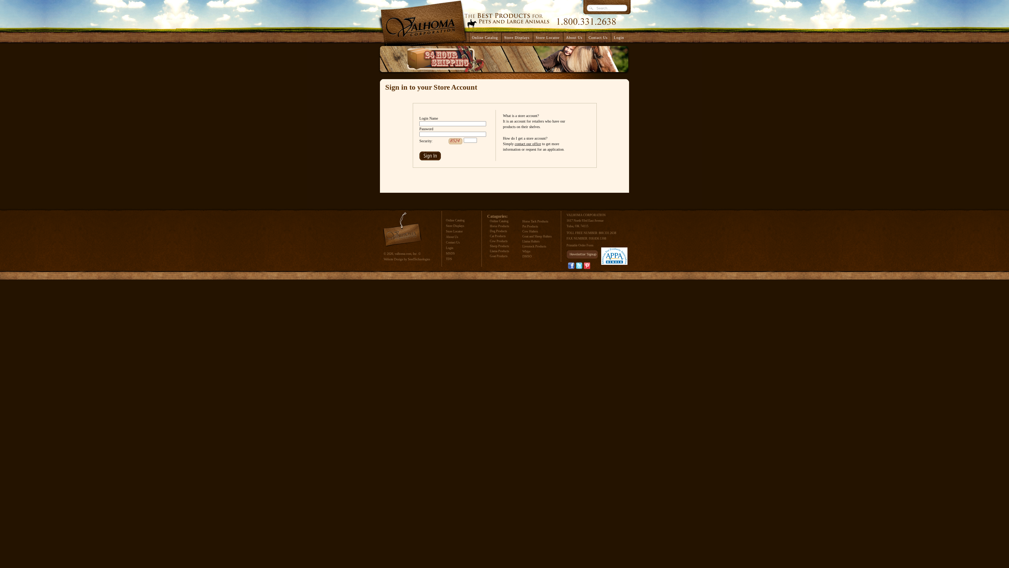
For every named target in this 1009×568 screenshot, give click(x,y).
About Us (452, 237)
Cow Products (499, 241)
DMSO (527, 256)
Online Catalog (455, 220)
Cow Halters (530, 231)
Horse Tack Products (535, 221)
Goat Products (499, 256)
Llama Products (499, 251)
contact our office (528, 144)
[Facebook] (571, 265)
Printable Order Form (580, 245)
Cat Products (498, 236)
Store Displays (455, 226)
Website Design (393, 259)
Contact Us (453, 242)
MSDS (450, 253)
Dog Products (498, 231)
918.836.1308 (597, 238)
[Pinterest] (587, 265)
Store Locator (454, 231)
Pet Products (530, 226)
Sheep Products (499, 246)
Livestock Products (534, 246)
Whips (526, 251)
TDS (449, 259)
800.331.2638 (607, 233)
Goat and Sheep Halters (537, 236)
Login (619, 38)
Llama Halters (531, 241)
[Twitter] (579, 265)
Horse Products (499, 226)
